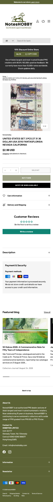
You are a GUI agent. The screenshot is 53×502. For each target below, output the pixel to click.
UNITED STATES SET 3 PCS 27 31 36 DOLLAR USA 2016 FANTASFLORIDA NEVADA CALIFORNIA (25, 79)
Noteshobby (7, 135)
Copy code (32, 54)
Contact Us (25, 493)
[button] (43, 21)
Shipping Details (15, 493)
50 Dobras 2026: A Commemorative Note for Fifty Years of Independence (24, 348)
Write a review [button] (26, 231)
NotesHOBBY (11, 489)
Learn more (35, 2)
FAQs (23, 495)
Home (4, 76)
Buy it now (26, 178)
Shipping (6, 154)
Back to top (26, 391)
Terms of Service (37, 493)
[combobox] (26, 40)
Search (5, 493)
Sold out (35, 170)
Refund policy (7, 495)
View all (47, 312)
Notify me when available (26, 185)
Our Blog (16, 495)
